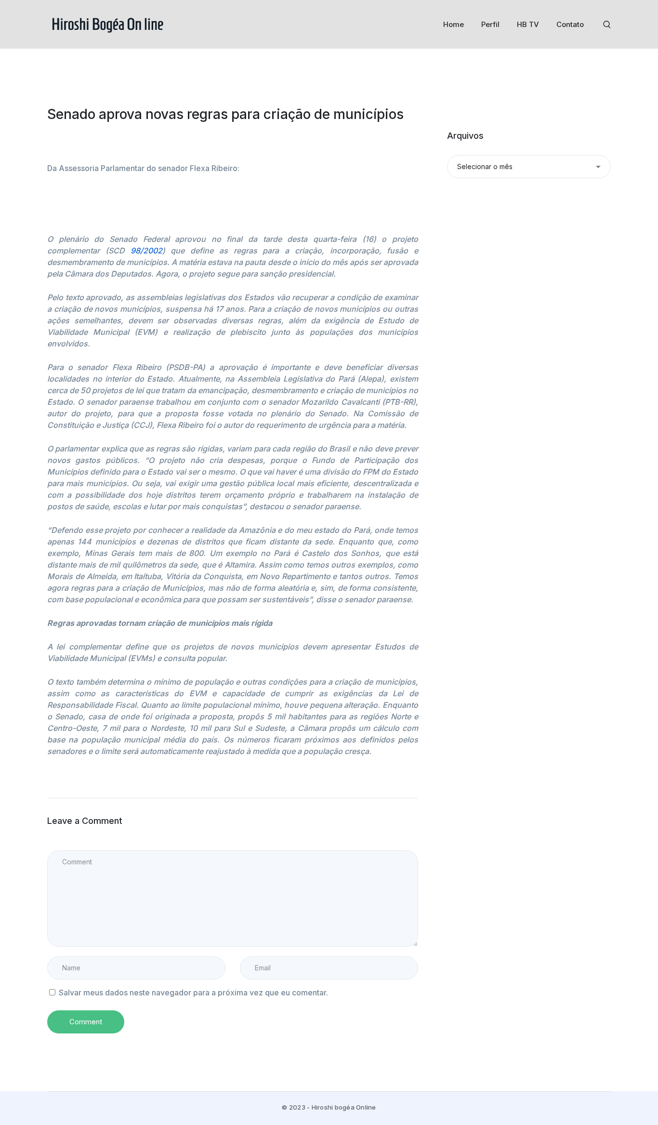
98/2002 (146, 250)
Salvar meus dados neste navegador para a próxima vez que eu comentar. (193, 992)
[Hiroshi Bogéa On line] (107, 23)
